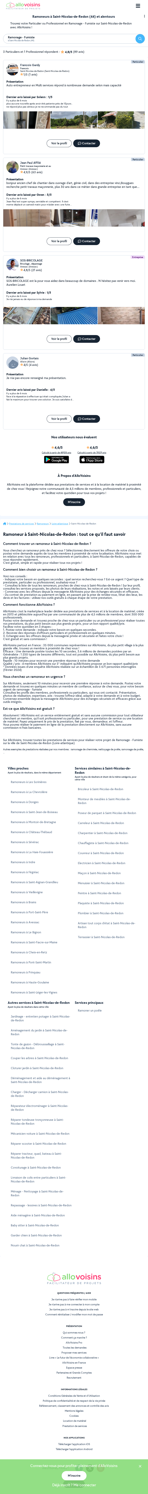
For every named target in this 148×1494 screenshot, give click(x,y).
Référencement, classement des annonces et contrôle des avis (74, 1405)
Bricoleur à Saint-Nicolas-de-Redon (100, 789)
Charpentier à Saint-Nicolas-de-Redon (102, 833)
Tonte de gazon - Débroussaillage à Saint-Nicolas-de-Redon (38, 1046)
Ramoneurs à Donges (25, 802)
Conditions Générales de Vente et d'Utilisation (74, 1395)
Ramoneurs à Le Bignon (26, 932)
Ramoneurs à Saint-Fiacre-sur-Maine (34, 942)
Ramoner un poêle (90, 1010)
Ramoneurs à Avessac (25, 922)
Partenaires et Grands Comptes (74, 1372)
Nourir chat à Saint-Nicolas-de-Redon (35, 1245)
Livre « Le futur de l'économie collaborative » (74, 1357)
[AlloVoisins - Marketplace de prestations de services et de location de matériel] (23, 8)
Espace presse (74, 1367)
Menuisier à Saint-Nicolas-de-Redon (101, 883)
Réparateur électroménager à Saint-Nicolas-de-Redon (39, 1108)
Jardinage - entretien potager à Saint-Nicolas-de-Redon (40, 1018)
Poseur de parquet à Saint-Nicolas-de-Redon (107, 813)
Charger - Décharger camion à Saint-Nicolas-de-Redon (40, 1094)
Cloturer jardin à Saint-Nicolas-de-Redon (37, 1068)
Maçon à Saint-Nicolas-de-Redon (99, 873)
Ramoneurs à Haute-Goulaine (30, 982)
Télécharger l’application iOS (74, 1444)
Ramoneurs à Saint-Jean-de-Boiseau (34, 812)
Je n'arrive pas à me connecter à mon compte (74, 1304)
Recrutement (74, 1377)
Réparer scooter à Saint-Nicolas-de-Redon (38, 1144)
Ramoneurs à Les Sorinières (28, 782)
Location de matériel (74, 1421)
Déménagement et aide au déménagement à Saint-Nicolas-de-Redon (40, 1080)
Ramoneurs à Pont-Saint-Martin (31, 962)
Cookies (74, 1416)
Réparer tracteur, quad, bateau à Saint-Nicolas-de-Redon (36, 1156)
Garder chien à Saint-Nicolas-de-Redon (36, 1235)
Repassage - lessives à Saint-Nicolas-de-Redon (41, 1205)
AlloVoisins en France (74, 1362)
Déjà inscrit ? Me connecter (74, 1484)
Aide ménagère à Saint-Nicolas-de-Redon (38, 1215)
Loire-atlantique (60, 523)
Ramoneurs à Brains (23, 902)
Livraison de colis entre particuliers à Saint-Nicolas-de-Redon (38, 1179)
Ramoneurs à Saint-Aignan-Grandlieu (34, 882)
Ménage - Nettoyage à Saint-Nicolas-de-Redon (37, 1193)
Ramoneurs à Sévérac (25, 842)
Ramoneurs (43, 523)
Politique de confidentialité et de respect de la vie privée (74, 1400)
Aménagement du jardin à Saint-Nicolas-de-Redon (39, 1032)
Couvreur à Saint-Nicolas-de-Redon (101, 853)
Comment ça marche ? (74, 1337)
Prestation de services (74, 1426)
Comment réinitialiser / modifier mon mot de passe (74, 1314)
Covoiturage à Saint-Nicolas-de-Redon (36, 1167)
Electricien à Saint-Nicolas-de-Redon (101, 863)
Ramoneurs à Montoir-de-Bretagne (33, 822)
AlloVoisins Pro (74, 1342)
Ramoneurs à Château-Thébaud (31, 832)
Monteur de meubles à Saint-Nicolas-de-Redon (104, 801)
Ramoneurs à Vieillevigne (27, 892)
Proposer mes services (74, 1352)
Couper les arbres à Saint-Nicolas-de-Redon (39, 1058)
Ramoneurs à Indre (23, 862)
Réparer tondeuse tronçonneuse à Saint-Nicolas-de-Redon (37, 1122)
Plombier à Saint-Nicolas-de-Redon (100, 913)
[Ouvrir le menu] (138, 5)
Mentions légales (74, 1410)
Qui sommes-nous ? (74, 1332)
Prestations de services (21, 523)
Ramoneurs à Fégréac (25, 872)
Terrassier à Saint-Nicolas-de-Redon (101, 937)
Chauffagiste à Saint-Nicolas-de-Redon (103, 843)
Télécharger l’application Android (74, 1449)
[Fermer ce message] (140, 1466)
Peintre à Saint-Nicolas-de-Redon (99, 893)
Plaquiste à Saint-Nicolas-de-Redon (101, 903)
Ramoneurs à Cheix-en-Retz (29, 952)
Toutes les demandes (75, 1347)
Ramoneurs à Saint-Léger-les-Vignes (34, 992)
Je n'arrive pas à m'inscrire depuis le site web (74, 1309)
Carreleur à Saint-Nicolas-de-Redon (101, 823)
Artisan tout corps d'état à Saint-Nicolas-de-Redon (106, 925)
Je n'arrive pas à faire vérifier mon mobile (74, 1299)
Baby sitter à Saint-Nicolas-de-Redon (35, 1225)
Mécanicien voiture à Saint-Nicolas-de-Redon (40, 1134)
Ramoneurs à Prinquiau (25, 972)
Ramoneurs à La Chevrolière (29, 792)
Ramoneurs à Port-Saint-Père (29, 912)
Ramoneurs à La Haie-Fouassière (32, 852)
